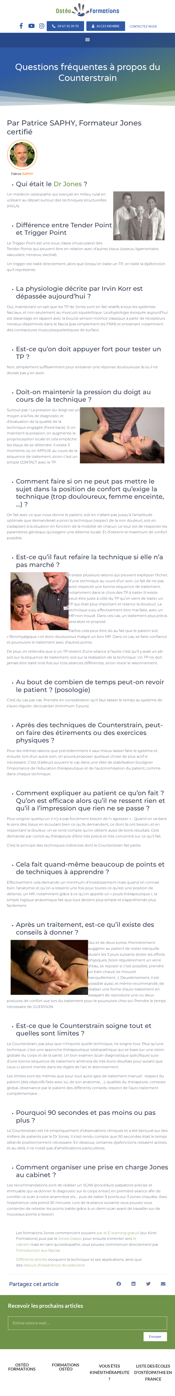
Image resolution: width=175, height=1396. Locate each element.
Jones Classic (70, 1238)
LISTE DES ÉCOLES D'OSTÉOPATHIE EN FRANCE (153, 1372)
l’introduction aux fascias (38, 1250)
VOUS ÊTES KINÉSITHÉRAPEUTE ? (109, 1372)
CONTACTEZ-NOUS (143, 26)
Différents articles (31, 1259)
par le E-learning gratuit (118, 1233)
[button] (87, 39)
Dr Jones (68, 184)
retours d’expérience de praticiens (54, 1265)
